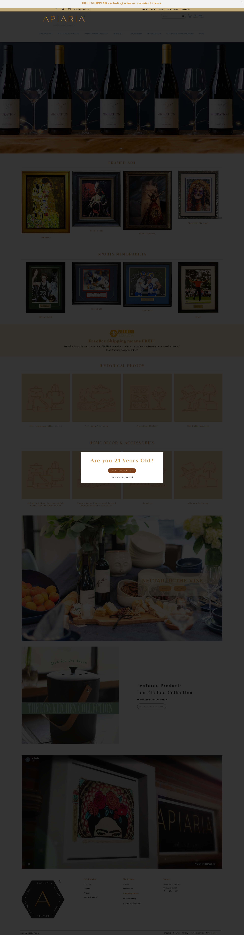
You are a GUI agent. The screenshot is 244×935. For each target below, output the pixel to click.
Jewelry (118, 33)
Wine (202, 33)
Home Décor (154, 33)
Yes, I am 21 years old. (122, 470)
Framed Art (46, 33)
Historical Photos (68, 33)
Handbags (136, 33)
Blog (153, 10)
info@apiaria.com (81, 9)
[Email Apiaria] (69, 9)
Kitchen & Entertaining (180, 33)
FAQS (161, 10)
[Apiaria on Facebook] (56, 9)
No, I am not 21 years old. (122, 477)
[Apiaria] (81, 20)
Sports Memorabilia (96, 33)
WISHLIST (186, 10)
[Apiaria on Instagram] (62, 9)
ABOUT (145, 10)
